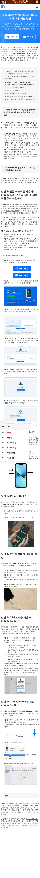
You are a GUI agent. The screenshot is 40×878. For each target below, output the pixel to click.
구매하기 (13, 37)
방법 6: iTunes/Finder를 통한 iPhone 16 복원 (19, 99)
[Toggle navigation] (37, 6)
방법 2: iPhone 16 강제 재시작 (15, 87)
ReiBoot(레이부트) (12, 211)
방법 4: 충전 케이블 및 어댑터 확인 (16, 93)
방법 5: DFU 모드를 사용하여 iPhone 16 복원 (19, 96)
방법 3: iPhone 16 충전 (12, 90)
